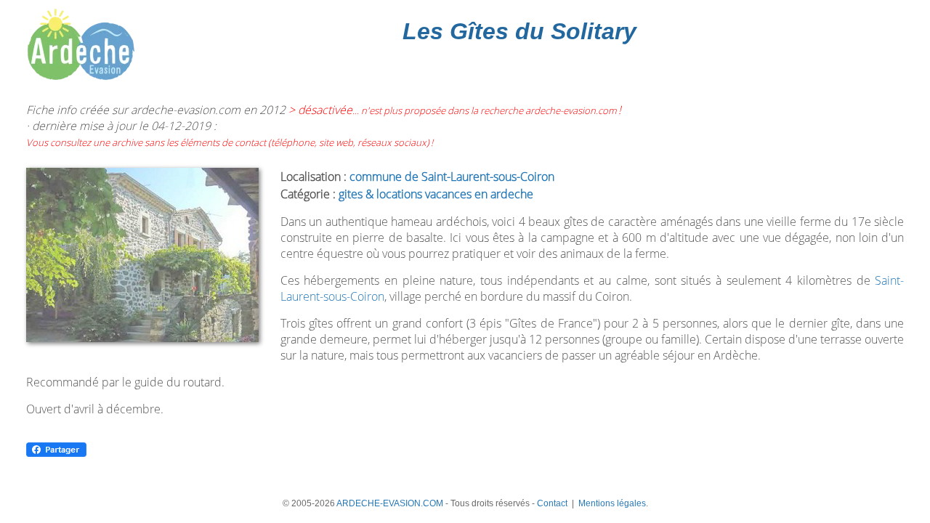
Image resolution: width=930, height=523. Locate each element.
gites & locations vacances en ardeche (436, 194)
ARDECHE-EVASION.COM (389, 503)
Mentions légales (612, 503)
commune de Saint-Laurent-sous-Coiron (451, 177)
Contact (552, 503)
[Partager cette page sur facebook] (56, 454)
